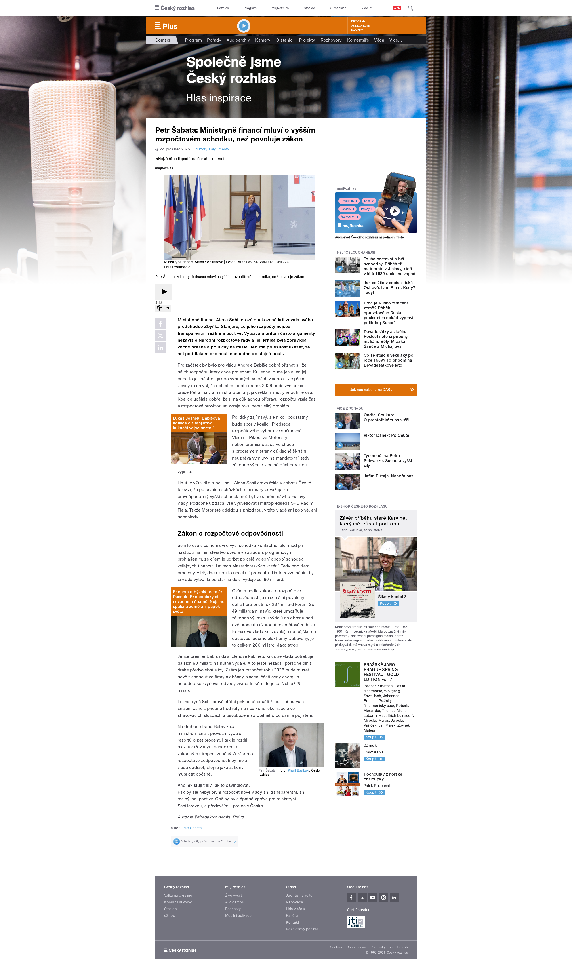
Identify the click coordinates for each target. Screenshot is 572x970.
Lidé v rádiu (295, 909)
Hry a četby (347, 200)
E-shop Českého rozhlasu (362, 506)
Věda (379, 40)
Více (395, 40)
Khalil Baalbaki (298, 770)
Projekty (307, 40)
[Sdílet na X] (160, 335)
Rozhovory (331, 40)
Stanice (309, 8)
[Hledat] (411, 8)
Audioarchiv (360, 25)
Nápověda (294, 902)
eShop (169, 915)
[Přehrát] (163, 292)
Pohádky (346, 209)
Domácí (162, 40)
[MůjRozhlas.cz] (164, 169)
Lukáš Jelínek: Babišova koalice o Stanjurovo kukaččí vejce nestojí (196, 423)
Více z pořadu (350, 409)
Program (250, 8)
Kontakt (292, 922)
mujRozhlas (280, 8)
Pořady (214, 40)
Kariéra (292, 915)
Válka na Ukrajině (178, 895)
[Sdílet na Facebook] (160, 323)
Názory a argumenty (212, 149)
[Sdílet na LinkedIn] (160, 347)
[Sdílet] (167, 308)
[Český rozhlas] (175, 8)
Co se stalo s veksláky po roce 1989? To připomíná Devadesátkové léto (388, 360)
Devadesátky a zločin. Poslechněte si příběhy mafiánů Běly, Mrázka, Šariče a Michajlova (386, 339)
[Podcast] (159, 308)
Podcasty (233, 909)
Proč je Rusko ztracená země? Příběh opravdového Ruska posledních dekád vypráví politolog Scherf (388, 313)
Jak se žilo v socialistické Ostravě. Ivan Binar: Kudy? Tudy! (389, 287)
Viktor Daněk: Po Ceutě (386, 435)
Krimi (367, 200)
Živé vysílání (348, 217)
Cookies (336, 947)
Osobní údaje (356, 947)
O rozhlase (338, 8)
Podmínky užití (382, 947)
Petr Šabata (192, 828)
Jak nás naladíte (299, 895)
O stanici (284, 40)
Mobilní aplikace (238, 915)
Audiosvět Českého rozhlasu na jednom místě (369, 237)
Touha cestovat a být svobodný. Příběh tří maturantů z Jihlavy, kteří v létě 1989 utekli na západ (390, 266)
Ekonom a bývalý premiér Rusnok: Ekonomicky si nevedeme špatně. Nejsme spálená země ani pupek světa (198, 601)
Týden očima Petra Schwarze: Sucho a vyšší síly (388, 460)
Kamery (357, 30)
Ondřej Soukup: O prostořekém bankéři (386, 417)
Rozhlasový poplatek (303, 929)
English (402, 947)
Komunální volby (178, 902)
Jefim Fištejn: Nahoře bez (388, 476)
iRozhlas (223, 8)
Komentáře (358, 40)
